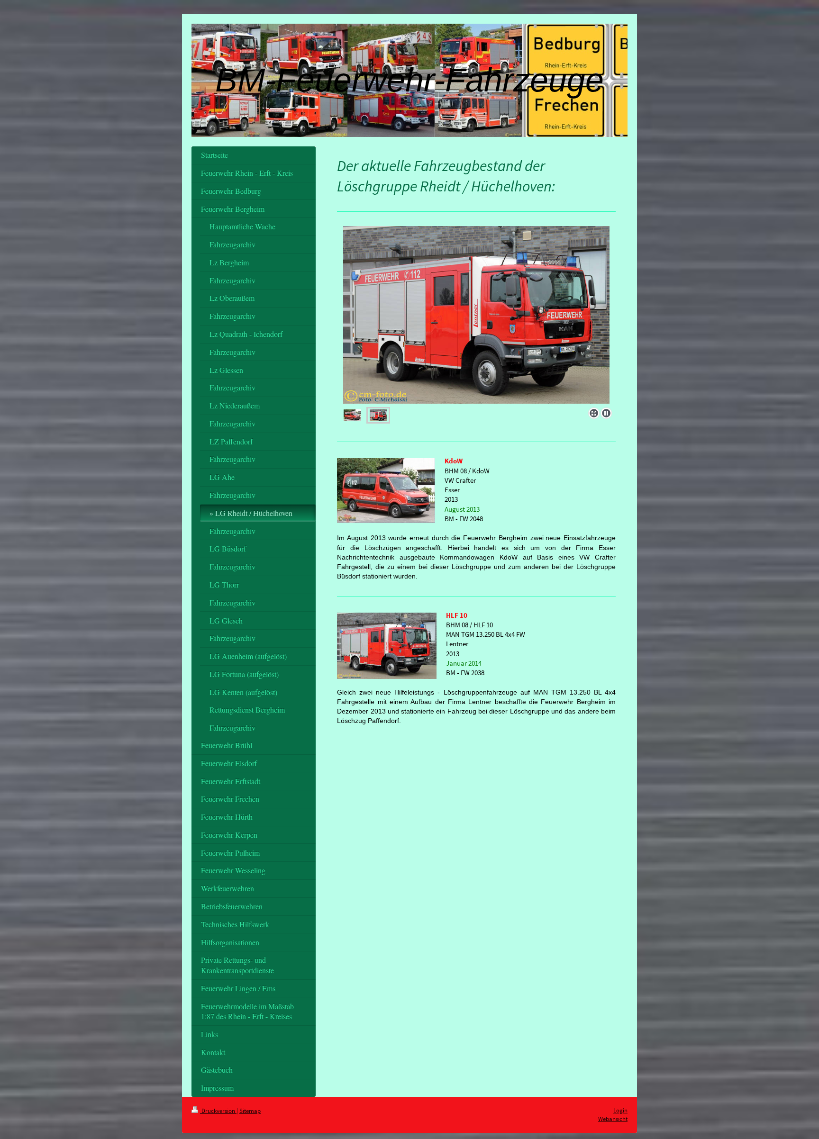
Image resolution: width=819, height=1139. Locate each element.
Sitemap (250, 1111)
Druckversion (218, 1111)
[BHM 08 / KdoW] (476, 315)
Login (620, 1110)
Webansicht (613, 1119)
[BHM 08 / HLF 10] (378, 415)
